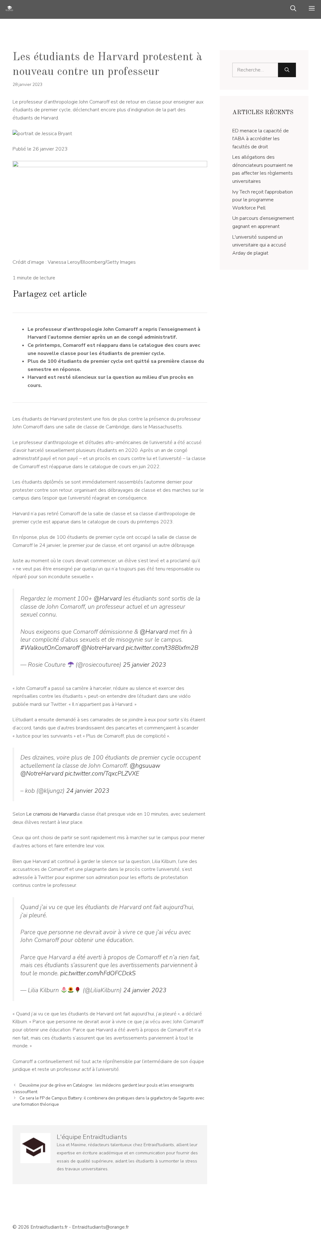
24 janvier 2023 (87, 791)
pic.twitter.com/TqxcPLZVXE (102, 774)
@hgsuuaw (145, 766)
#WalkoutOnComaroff (50, 648)
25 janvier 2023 (144, 665)
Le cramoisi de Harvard (51, 814)
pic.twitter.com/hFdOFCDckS (98, 973)
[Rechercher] (287, 70)
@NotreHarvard (102, 648)
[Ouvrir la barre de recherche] (293, 9)
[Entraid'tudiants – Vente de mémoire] (9, 9)
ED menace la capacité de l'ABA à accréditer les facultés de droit (260, 138)
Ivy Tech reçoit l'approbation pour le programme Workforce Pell (262, 199)
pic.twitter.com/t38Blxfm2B (162, 648)
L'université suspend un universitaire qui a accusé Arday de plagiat (259, 245)
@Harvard (108, 599)
